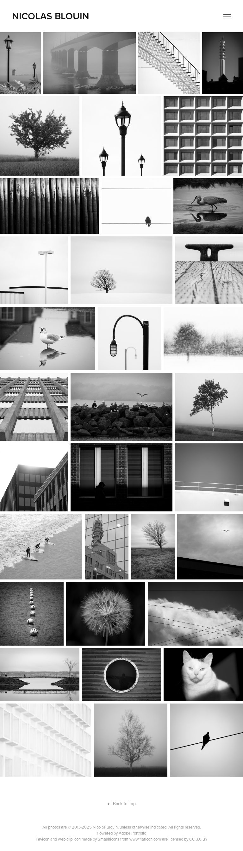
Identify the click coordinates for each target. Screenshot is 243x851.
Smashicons (108, 839)
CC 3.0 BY (198, 839)
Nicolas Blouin (50, 16)
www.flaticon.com (145, 839)
